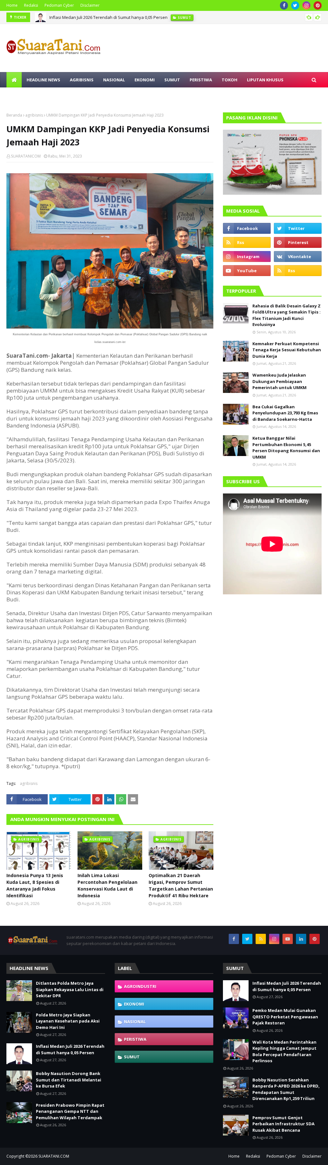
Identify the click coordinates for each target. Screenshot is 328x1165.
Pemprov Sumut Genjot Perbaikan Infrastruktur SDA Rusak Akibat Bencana (283, 1124)
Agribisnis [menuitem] (82, 80)
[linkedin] (301, 939)
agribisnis (34, 115)
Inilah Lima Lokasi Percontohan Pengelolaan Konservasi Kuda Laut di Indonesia (107, 885)
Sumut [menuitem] (172, 80)
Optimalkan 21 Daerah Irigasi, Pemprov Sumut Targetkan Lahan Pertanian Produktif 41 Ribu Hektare (181, 885)
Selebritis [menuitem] (56, 95)
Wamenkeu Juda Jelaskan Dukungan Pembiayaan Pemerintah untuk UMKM (279, 381)
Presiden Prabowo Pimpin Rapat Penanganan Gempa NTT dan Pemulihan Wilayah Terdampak (70, 1111)
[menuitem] (14, 79)
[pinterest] (318, 5)
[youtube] (247, 270)
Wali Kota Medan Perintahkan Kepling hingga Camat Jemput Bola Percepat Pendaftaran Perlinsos (284, 1051)
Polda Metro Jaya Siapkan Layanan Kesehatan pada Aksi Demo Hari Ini (68, 1021)
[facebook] (284, 5)
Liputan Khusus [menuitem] (265, 80)
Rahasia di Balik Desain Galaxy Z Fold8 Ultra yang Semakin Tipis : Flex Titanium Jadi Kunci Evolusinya (286, 315)
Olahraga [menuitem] (89, 95)
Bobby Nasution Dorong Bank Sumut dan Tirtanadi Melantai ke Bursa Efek (68, 1080)
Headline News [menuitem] (43, 80)
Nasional (135, 1021)
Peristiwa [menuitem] (201, 80)
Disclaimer (90, 5)
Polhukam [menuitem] (23, 95)
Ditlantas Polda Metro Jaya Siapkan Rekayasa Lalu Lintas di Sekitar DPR (69, 989)
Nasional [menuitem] (114, 80)
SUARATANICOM (26, 156)
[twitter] (295, 5)
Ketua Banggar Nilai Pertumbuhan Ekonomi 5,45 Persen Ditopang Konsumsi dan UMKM (286, 447)
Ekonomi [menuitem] (145, 80)
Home (12, 5)
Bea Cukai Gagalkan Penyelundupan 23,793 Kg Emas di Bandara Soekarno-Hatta (285, 413)
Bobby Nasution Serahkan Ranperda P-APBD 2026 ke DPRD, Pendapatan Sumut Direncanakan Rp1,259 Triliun (286, 1089)
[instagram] (306, 5)
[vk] (298, 256)
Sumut (132, 1057)
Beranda (14, 115)
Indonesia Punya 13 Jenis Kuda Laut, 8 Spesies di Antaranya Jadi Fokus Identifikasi (34, 885)
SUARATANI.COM (53, 1156)
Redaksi (31, 5)
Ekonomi (134, 1004)
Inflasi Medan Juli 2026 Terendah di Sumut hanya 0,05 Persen (108, 17)
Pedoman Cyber (59, 5)
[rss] (247, 242)
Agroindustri (140, 986)
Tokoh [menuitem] (229, 80)
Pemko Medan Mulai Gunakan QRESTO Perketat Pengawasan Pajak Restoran (285, 1016)
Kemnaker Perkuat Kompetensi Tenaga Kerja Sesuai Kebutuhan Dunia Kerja (286, 350)
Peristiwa (135, 1039)
